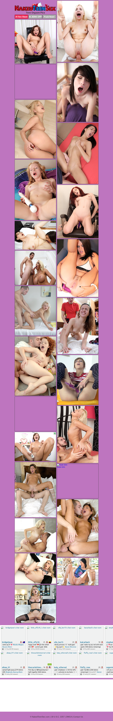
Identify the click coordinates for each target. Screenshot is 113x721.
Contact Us (78, 717)
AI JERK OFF (35, 17)
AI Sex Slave (21, 17)
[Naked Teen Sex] (35, 6)
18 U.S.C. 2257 (57, 717)
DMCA (69, 717)
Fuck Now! (49, 17)
